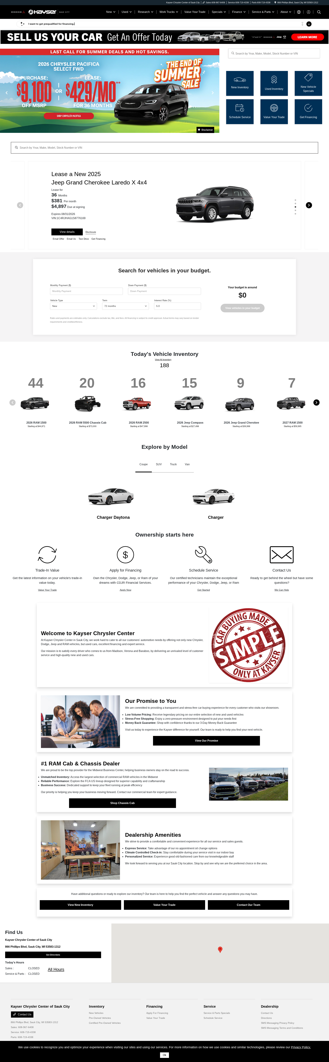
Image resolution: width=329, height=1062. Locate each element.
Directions (266, 1018)
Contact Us (24, 1014)
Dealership (269, 1006)
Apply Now (125, 590)
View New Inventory (80, 904)
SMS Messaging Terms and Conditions (282, 1028)
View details (67, 231)
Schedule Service (213, 1018)
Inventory (96, 1006)
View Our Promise (206, 740)
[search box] (274, 53)
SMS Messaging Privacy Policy (277, 1023)
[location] (275, 2)
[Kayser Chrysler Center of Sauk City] (40, 11)
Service (210, 1006)
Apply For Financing (157, 1013)
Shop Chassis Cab (122, 803)
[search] (319, 12)
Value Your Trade (47, 590)
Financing (154, 1006)
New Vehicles (96, 1013)
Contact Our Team (248, 904)
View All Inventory (163, 359)
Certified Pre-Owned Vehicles (105, 1023)
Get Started (203, 590)
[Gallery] (109, 92)
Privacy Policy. (301, 1047)
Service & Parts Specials (217, 1013)
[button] (220, 950)
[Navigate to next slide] (216, 92)
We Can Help (282, 590)
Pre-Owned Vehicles (100, 1018)
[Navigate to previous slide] (2, 92)
